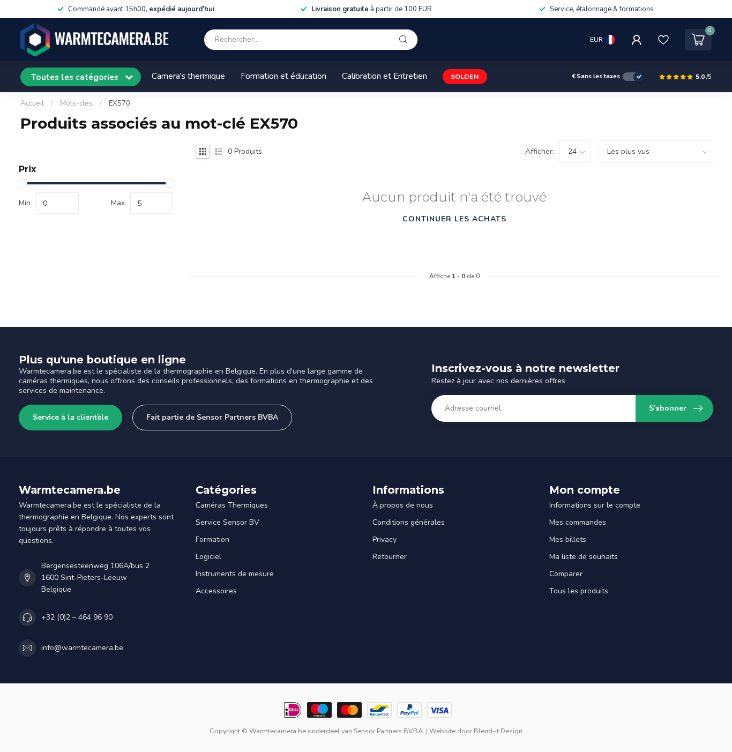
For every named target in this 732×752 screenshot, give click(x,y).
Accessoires (216, 591)
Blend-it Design (498, 730)
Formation (212, 539)
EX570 (119, 103)
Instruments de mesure (235, 574)
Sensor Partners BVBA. (389, 730)
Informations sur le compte (594, 505)
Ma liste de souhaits (583, 557)
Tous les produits (578, 591)
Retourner (389, 557)
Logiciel (208, 557)
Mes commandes (577, 522)
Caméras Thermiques (232, 505)
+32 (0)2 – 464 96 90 (77, 617)
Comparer (565, 574)
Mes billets (567, 539)
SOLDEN (465, 76)
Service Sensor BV (227, 522)
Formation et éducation (283, 75)
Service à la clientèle (70, 417)
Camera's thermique (188, 75)
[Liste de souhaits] (663, 39)
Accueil (32, 103)
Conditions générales (408, 522)
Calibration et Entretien (384, 75)
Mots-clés (76, 103)
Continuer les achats (454, 219)
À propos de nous (402, 505)
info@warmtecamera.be (82, 648)
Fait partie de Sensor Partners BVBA (212, 417)
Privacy (384, 539)
